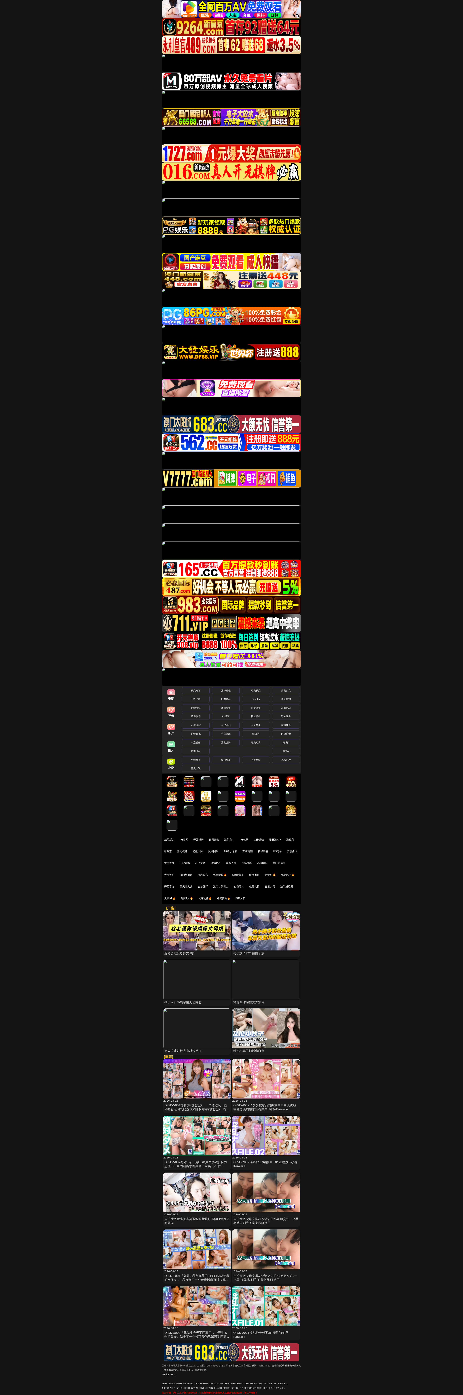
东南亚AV (286, 707)
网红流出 (256, 716)
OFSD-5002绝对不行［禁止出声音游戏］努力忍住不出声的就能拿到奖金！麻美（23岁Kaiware (195, 1166)
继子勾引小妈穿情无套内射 (183, 1002)
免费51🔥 (270, 874)
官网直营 (214, 839)
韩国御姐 (226, 707)
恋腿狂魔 (286, 725)
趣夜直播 (231, 863)
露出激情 (226, 742)
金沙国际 (203, 886)
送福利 (290, 839)
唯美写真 (256, 742)
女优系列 (226, 725)
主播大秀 (169, 863)
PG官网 (184, 839)
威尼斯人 (169, 839)
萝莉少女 (286, 690)
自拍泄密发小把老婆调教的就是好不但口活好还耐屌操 (197, 1221)
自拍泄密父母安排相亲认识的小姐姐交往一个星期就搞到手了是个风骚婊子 (266, 1221)
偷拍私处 (216, 863)
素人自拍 (286, 699)
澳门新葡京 (279, 863)
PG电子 (244, 839)
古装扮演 (196, 725)
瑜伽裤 (255, 733)
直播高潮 (247, 851)
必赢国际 (198, 851)
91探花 (226, 716)
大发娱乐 (169, 874)
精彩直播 (263, 851)
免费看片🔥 (220, 874)
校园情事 (226, 759)
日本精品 (226, 699)
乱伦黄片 (200, 863)
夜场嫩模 (247, 863)
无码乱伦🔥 (287, 874)
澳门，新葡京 (221, 886)
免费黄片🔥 (223, 898)
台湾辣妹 (196, 707)
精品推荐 (196, 690)
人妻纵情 (256, 759)
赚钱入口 (240, 898)
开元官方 (169, 886)
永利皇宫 (203, 874)
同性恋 (286, 751)
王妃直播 (185, 863)
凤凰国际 (213, 851)
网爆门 (286, 742)
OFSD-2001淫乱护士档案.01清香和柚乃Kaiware (260, 1335)
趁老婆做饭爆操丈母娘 (180, 953)
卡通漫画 (196, 742)
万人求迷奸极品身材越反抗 (183, 1051)
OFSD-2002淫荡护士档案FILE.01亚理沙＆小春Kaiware (265, 1164)
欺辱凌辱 (196, 716)
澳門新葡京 (186, 874)
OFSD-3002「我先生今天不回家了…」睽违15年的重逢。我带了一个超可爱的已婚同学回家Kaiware (195, 1337)
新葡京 (168, 851)
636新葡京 (238, 874)
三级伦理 (196, 699)
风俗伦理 (286, 759)
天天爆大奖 (186, 886)
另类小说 (196, 768)
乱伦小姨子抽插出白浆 (248, 1051)
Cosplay (256, 699)
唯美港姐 (256, 707)
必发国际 (262, 863)
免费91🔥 (169, 898)
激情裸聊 (254, 874)
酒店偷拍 (292, 851)
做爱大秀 (254, 886)
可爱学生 (256, 725)
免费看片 (239, 886)
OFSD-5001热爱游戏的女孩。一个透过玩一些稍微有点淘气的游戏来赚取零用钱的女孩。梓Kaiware (195, 1109)
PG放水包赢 (230, 851)
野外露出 (286, 716)
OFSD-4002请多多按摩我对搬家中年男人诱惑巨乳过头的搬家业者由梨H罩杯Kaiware (264, 1107)
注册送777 (275, 839)
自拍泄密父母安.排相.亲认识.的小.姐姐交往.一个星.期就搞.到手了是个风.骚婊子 (265, 1278)
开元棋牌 (198, 839)
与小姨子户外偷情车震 (248, 953)
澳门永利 (229, 839)
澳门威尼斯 (286, 886)
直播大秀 (270, 886)
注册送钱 (259, 839)
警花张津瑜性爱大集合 (248, 1002)
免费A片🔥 (187, 898)
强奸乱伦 (226, 690)
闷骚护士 (286, 733)
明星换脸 (226, 733)
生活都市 (196, 759)
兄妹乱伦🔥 (205, 898)
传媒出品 (196, 751)
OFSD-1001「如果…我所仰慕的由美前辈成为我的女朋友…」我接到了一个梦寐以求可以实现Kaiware (197, 1280)
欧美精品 (256, 690)
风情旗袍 (196, 733)
